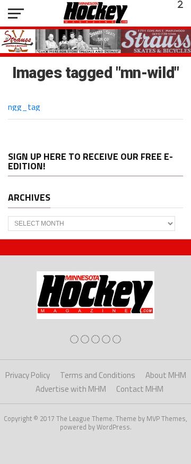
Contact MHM (139, 389)
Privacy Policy (27, 375)
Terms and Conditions (97, 375)
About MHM (165, 375)
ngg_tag (24, 106)
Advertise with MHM (71, 389)
